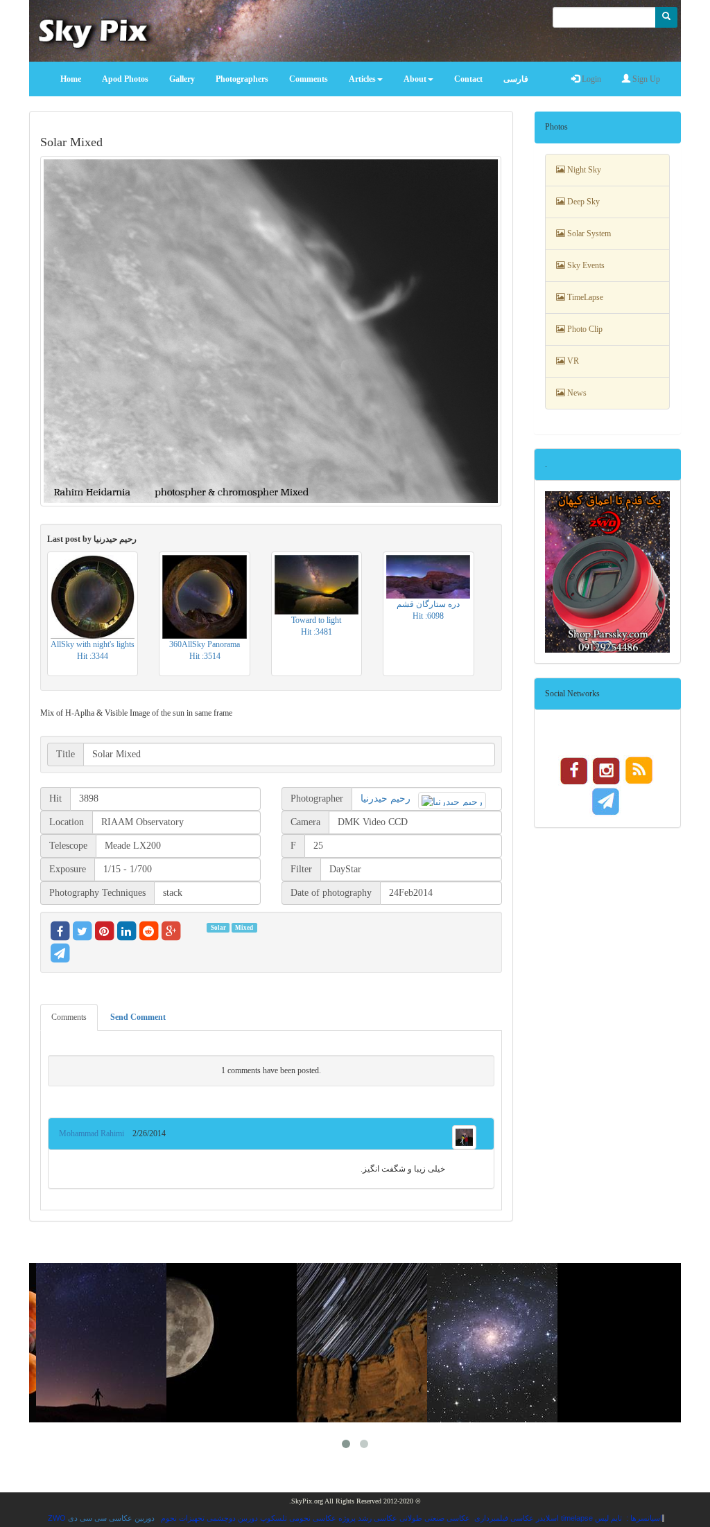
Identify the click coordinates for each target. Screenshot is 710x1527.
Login (590, 79)
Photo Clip (584, 329)
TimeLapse (584, 297)
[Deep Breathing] (105, 1342)
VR (572, 361)
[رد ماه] (626, 1342)
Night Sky (583, 170)
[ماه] (235, 1342)
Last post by (92, 539)
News (576, 393)
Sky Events (585, 265)
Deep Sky (582, 201)
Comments (69, 1017)
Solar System (588, 233)
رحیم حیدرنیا (385, 798)
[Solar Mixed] (271, 331)
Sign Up (645, 79)
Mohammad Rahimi (95, 1133)
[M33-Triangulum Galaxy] (496, 1342)
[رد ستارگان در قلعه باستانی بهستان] (366, 1342)
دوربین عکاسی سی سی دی (111, 1518)
